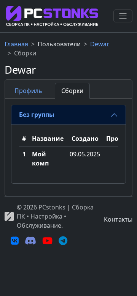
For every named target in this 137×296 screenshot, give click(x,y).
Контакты (118, 219)
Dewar (99, 44)
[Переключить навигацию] (122, 15)
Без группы (36, 114)
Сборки (72, 91)
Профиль (28, 91)
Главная (16, 44)
